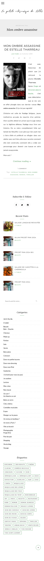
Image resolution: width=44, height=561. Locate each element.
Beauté (18, 240)
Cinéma (31, 464)
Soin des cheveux (12, 510)
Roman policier (11, 506)
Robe (7, 502)
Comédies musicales (10, 408)
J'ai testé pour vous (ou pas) (13, 375)
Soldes (23, 517)
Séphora (23, 521)
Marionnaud (30, 495)
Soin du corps (26, 514)
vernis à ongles (11, 529)
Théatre (8, 525)
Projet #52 (7, 433)
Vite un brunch (8, 427)
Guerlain (21, 479)
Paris (13, 498)
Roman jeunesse (27, 502)
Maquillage (19, 483)
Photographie (8, 430)
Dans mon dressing (10, 363)
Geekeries (7, 371)
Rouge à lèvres (27, 506)
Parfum (6, 340)
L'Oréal (8, 483)
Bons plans (7, 352)
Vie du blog (7, 444)
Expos (5, 411)
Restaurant (33, 498)
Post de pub (7, 437)
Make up (6, 337)
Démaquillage (10, 476)
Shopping (6, 440)
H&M (29, 479)
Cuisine (19, 472)
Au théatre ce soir (9, 396)
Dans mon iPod (8, 367)
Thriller (30, 174)
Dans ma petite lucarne (11, 359)
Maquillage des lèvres (14, 487)
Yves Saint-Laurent (12, 533)
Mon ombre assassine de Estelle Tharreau (22, 47)
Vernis (5, 348)
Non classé (7, 390)
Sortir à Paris (10, 521)
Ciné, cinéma (7, 404)
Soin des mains (11, 514)
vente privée (33, 525)
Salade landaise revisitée (27, 223)
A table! (18, 225)
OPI (6, 498)
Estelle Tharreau (19, 172)
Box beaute (20, 464)
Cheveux (6, 333)
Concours (6, 356)
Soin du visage (11, 517)
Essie (37, 476)
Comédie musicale (21, 468)
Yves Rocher (26, 529)
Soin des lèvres (28, 510)
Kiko (36, 479)
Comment (22, 168)
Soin (4, 344)
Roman (22, 174)
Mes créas (7, 386)
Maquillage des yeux (13, 491)
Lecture (15, 54)
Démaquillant (25, 476)
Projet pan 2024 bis (24, 252)
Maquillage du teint (13, 495)
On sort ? (6, 394)
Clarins (8, 468)
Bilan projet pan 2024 (25, 237)
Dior (28, 472)
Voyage (6, 448)
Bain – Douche (8, 329)
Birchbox (8, 464)
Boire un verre (8, 400)
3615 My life (7, 319)
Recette (21, 498)
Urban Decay (19, 525)
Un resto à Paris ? (9, 423)
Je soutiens (7, 378)
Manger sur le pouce (10, 415)
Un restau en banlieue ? (11, 419)
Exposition (9, 479)
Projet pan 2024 (22, 282)
